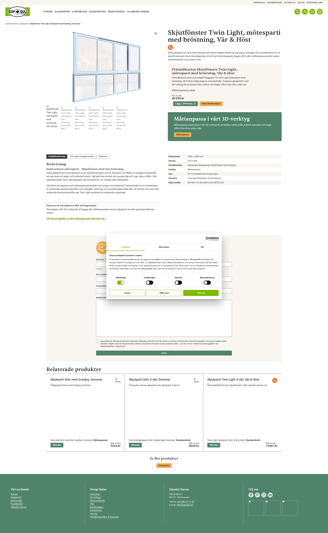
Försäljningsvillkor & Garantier (104, 517)
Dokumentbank (274, 3)
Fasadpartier (97, 11)
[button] (155, 33)
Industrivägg (116, 11)
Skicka (164, 353)
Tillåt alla (201, 293)
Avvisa (127, 293)
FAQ (92, 504)
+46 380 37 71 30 (185, 501)
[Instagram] (263, 495)
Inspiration (259, 3)
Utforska (57, 445)
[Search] (297, 12)
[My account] (305, 12)
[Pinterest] (257, 495)
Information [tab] (164, 247)
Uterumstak (79, 11)
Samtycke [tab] (125, 247)
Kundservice (96, 510)
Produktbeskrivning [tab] (56, 156)
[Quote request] (320, 12)
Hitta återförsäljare (211, 103)
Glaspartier (62, 11)
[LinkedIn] (270, 495)
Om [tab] (202, 247)
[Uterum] (17, 11)
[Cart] (312, 12)
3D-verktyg (289, 3)
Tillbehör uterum (19, 507)
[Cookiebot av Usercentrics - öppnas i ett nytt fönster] (207, 239)
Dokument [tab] (103, 156)
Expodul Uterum (11, 24)
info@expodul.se (185, 505)
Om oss (301, 3)
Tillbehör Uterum (138, 11)
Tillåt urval (164, 293)
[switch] (149, 283)
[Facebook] (251, 495)
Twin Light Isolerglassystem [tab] (82, 156)
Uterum (47, 11)
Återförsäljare (314, 3)
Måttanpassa (182, 134)
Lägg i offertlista (183, 103)
